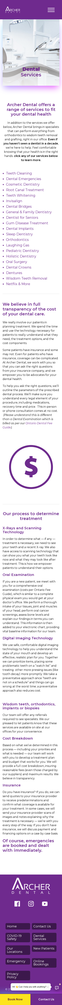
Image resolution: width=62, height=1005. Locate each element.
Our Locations (14, 950)
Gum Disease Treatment (27, 223)
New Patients (43, 948)
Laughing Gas (17, 245)
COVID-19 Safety (14, 937)
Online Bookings (41, 962)
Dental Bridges (19, 206)
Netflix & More (18, 284)
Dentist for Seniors (22, 217)
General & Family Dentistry (29, 212)
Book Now (15, 999)
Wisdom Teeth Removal (26, 278)
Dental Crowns (18, 267)
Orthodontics (17, 240)
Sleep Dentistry (19, 234)
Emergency (16, 961)
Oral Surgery (16, 262)
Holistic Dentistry (21, 256)
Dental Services (39, 937)
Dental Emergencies (23, 179)
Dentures (14, 273)
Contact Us (46, 999)
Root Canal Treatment (25, 190)
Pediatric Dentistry (22, 251)
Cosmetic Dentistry (23, 184)
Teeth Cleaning (19, 173)
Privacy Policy (12, 975)
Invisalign (14, 201)
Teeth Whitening (20, 195)
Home (12, 926)
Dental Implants (20, 229)
